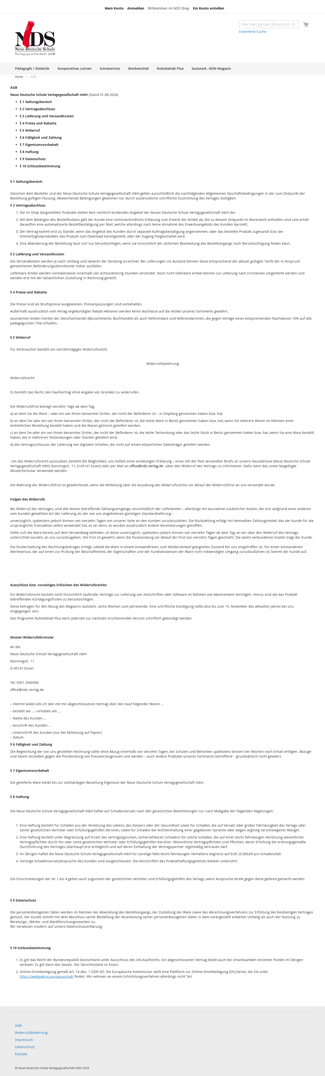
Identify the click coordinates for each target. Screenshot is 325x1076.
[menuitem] (32, 68)
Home (19, 77)
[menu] (162, 68)
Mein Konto (114, 8)
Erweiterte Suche (252, 31)
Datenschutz (25, 1047)
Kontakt (21, 1054)
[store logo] (35, 38)
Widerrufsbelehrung (31, 1032)
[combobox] (269, 24)
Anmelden (135, 8)
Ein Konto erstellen (208, 8)
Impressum (24, 1039)
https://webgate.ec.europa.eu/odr (47, 976)
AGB (18, 1025)
